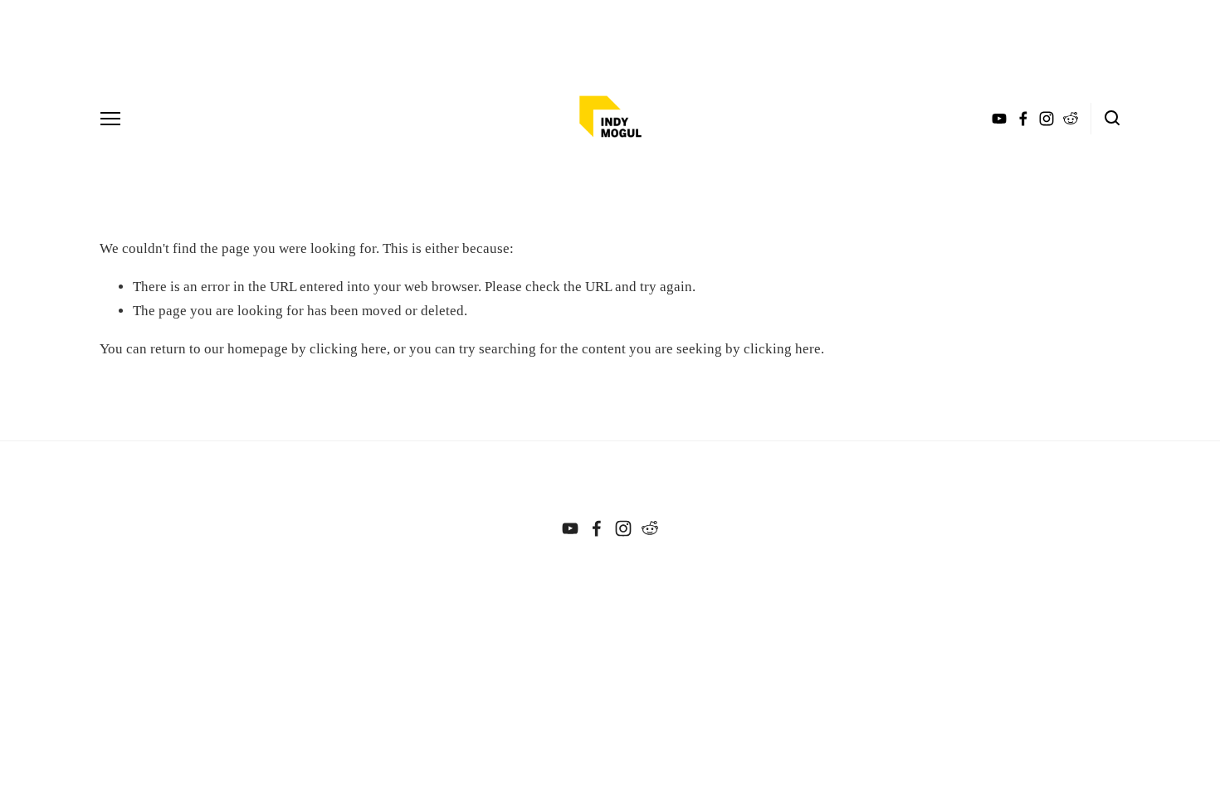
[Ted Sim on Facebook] (596, 528)
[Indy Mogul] (570, 528)
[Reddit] (650, 528)
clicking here (348, 349)
